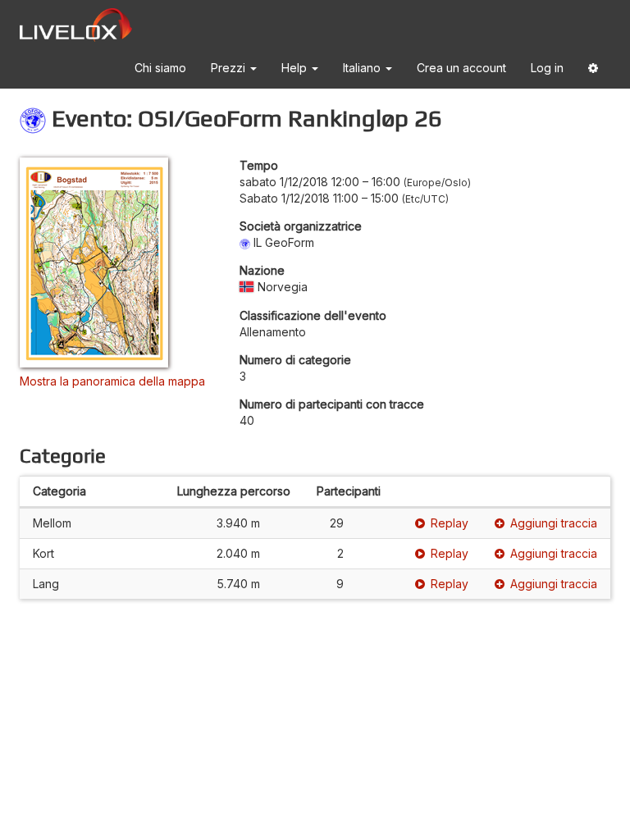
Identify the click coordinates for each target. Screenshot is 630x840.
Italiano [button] (363, 68)
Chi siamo (160, 68)
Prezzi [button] (230, 68)
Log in (547, 68)
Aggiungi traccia (553, 523)
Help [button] (295, 68)
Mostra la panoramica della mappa (112, 381)
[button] (593, 71)
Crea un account (461, 68)
